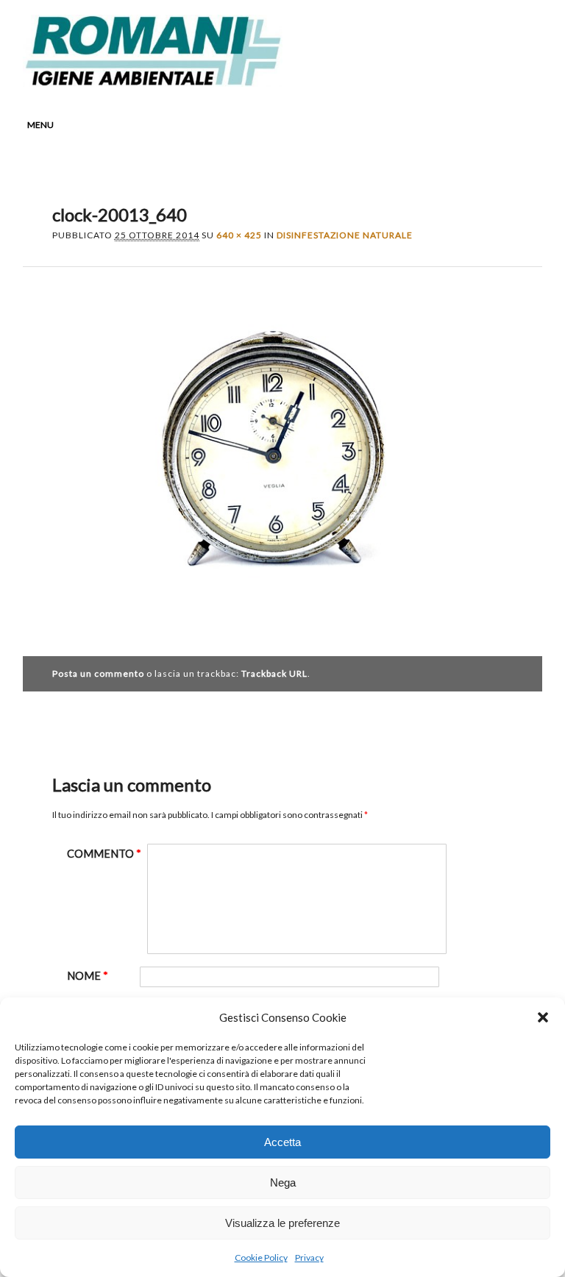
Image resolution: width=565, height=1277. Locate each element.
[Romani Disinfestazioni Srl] (152, 82)
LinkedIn (472, 75)
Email (528, 75)
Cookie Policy (261, 1257)
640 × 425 (239, 235)
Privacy (309, 1257)
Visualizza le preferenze (282, 1223)
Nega (283, 1182)
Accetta (282, 1142)
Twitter (444, 75)
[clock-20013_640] (283, 620)
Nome (87, 976)
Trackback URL (274, 673)
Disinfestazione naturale (345, 235)
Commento (104, 853)
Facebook (416, 75)
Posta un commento (98, 673)
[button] (543, 1017)
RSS (500, 75)
